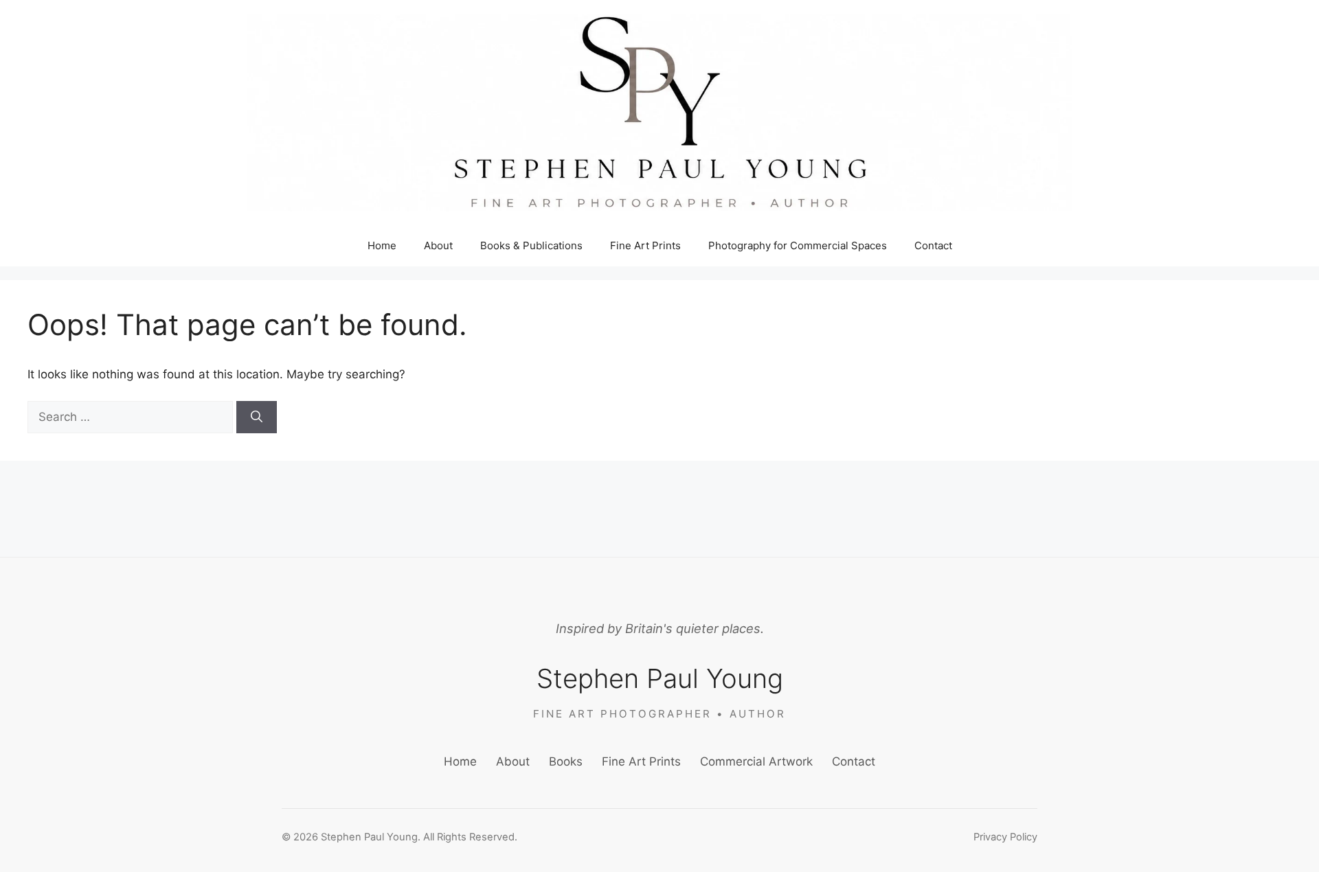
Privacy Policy (1005, 837)
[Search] (256, 417)
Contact (933, 245)
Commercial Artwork (756, 761)
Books (566, 761)
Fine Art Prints (645, 245)
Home (382, 245)
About (438, 245)
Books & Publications (531, 245)
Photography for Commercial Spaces (797, 245)
